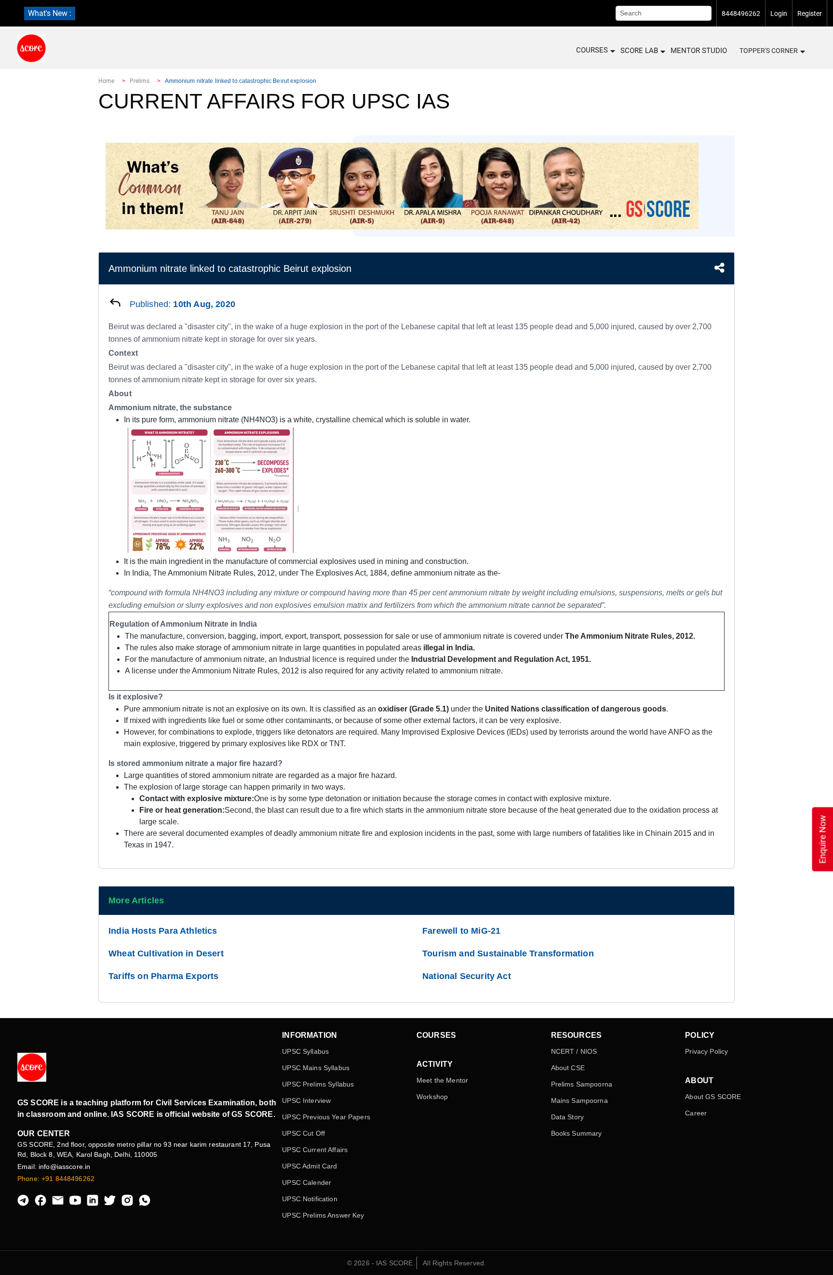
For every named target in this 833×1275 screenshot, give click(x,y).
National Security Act (466, 976)
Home (106, 81)
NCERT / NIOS (574, 1051)
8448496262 (741, 13)
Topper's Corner (768, 50)
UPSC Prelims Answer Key (323, 1215)
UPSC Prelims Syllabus (318, 1084)
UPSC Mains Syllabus (315, 1068)
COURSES (592, 50)
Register (809, 13)
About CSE (568, 1068)
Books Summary (576, 1133)
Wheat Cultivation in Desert (166, 953)
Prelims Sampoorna (581, 1084)
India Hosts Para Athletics (162, 931)
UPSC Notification (309, 1199)
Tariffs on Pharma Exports (163, 976)
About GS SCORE (713, 1097)
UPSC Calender (306, 1182)
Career (696, 1113)
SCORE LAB (639, 50)
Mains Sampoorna (579, 1100)
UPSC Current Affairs (315, 1150)
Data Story (567, 1117)
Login (778, 13)
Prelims (140, 81)
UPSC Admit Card (309, 1166)
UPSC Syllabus (305, 1051)
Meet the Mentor (442, 1080)
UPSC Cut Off (303, 1133)
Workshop (432, 1097)
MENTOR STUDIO (699, 50)
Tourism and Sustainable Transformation (508, 953)
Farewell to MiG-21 (461, 931)
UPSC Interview (306, 1100)
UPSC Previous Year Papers (326, 1117)
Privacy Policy (706, 1051)
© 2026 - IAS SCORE (380, 1263)
